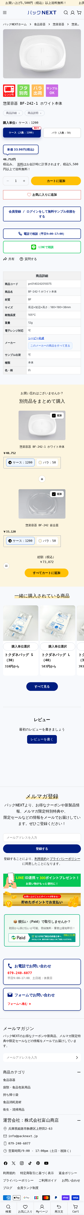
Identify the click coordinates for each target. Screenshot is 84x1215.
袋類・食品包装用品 (17, 1087)
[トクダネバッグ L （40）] (57, 623)
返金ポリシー (68, 1173)
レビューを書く (42, 739)
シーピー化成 (36, 338)
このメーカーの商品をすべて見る (50, 345)
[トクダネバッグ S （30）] (20, 623)
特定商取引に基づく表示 (37, 1173)
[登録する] (77, 1057)
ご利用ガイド (48, 1180)
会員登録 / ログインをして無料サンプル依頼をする (42, 214)
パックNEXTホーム (15, 24)
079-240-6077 (20, 973)
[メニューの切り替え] (5, 12)
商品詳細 (11, 112)
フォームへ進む (18, 1003)
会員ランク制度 (28, 1188)
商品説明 (33, 112)
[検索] (66, 12)
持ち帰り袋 (10, 1095)
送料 (20, 164)
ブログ (7, 1188)
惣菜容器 (58, 24)
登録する (42, 849)
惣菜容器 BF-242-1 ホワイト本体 (42, 446)
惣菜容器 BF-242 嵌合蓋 (42, 525)
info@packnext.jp (23, 1136)
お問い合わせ (71, 1180)
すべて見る (42, 686)
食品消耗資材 (12, 1102)
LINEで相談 (46, 247)
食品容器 (39, 24)
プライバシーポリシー (65, 859)
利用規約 (40, 859)
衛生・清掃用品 (13, 1109)
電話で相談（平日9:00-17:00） (45, 233)
